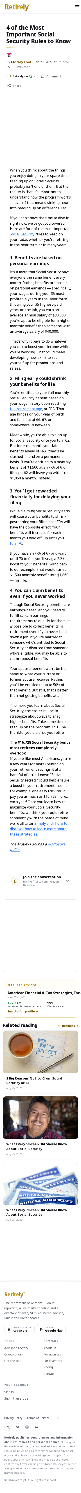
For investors (52, 1361)
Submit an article (16, 1398)
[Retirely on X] (8, 1427)
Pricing (48, 1367)
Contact (48, 1374)
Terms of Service (38, 1418)
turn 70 (16, 543)
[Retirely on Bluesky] (17, 1427)
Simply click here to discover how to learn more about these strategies (38, 829)
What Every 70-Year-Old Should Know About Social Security (36, 1212)
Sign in (9, 1392)
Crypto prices (13, 1354)
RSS (56, 1418)
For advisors (52, 1354)
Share (17, 86)
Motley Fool (21, 62)
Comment (53, 76)
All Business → (68, 1026)
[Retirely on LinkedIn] (36, 1427)
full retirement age (26, 408)
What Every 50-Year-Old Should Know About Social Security (36, 1146)
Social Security (22, 234)
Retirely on (22, 76)
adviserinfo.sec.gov (55, 1464)
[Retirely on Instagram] (27, 1427)
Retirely (18, 6)
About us (49, 1348)
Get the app (12, 1361)
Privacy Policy (13, 1418)
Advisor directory (16, 1348)
